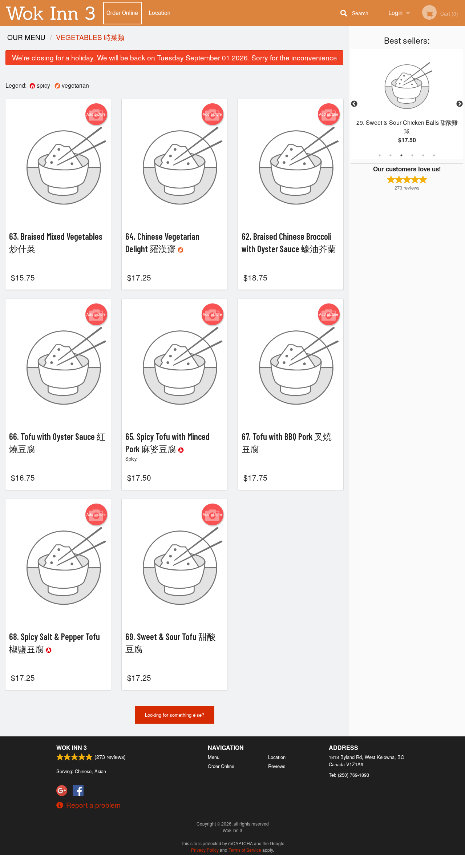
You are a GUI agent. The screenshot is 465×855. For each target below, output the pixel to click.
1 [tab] (379, 155)
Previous (354, 104)
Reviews (276, 766)
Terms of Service (245, 850)
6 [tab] (434, 155)
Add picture (96, 114)
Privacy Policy (205, 850)
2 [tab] (390, 155)
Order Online (122, 12)
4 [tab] (412, 155)
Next (459, 104)
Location (159, 12)
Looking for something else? (174, 714)
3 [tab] (401, 155)
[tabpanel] (406, 104)
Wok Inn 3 (71, 747)
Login (395, 12)
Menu (213, 756)
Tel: (349, 774)
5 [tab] (423, 155)
